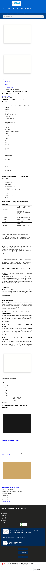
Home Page (5, 13)
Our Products (23, 13)
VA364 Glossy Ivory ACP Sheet (10, 487)
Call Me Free (23, 556)
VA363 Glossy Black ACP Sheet (10, 440)
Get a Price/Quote (6, 96)
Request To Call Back (6, 83)
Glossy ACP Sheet (9, 87)
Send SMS (24, 552)
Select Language (39, 571)
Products (7, 86)
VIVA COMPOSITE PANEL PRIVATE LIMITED (17, 9)
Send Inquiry (7, 81)
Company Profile (14, 13)
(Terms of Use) (30, 563)
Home (6, 84)
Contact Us (31, 13)
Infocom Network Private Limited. (22, 564)
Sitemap (3, 522)
